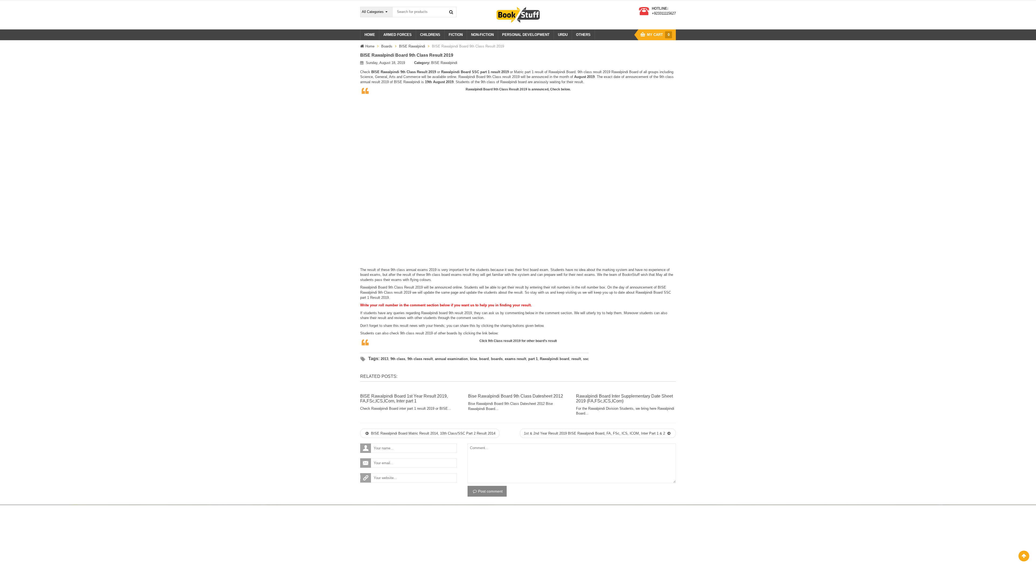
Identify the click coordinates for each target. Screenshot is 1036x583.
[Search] (451, 12)
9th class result (420, 359)
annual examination (451, 359)
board (484, 359)
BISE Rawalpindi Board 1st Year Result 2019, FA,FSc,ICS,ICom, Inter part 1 (404, 398)
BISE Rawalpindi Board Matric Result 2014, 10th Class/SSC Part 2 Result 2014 (432, 433)
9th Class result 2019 (504, 341)
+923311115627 (664, 13)
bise (473, 359)
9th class (397, 359)
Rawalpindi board (554, 359)
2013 (384, 359)
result (576, 359)
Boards (386, 46)
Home (369, 46)
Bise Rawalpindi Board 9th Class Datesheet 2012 (515, 396)
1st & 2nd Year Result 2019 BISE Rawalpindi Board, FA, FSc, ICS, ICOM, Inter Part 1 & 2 (595, 433)
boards (497, 359)
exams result (515, 359)
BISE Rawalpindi (412, 46)
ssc (586, 359)
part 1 (533, 359)
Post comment (490, 491)
